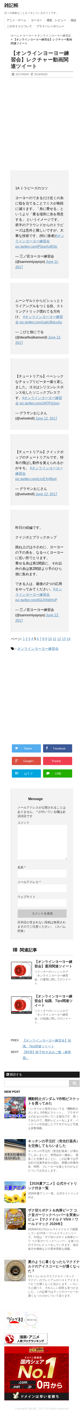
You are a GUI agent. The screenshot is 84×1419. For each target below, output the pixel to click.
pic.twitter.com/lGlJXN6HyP (36, 600)
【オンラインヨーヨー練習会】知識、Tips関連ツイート (53, 1000)
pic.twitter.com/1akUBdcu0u (41, 322)
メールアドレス (28, 882)
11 (54, 639)
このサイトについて (19, 26)
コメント (23, 822)
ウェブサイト (26, 896)
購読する (15, 1074)
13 (64, 639)
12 (59, 639)
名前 (21, 867)
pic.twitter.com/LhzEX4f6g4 (36, 479)
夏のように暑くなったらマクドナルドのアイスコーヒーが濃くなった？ (54, 1266)
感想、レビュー (56, 20)
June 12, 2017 (46, 418)
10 (50, 639)
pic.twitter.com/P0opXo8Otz (36, 246)
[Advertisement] (42, 124)
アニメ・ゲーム (16, 20)
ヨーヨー (36, 20)
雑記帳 (11, 5)
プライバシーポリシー (50, 26)
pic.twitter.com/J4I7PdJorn (39, 403)
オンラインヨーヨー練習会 (38, 648)
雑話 (73, 20)
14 (68, 639)
